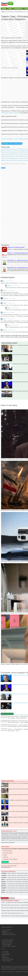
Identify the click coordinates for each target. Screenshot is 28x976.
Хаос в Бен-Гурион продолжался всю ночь (12, 913)
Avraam (3, 892)
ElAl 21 (4, 312)
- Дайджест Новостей (7, 933)
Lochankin (3, 873)
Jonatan (3, 890)
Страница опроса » (6, 867)
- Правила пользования (7, 959)
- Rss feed (3, 956)
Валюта (3, 11)
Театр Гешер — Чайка (13, 730)
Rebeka (9, 285)
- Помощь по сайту (6, 960)
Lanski (2, 879)
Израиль (4, 8)
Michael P (3, 885)
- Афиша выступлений (7, 943)
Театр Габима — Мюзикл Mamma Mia (17, 718)
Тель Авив (17, 11)
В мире (10, 8)
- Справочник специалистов (8, 934)
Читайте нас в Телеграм (12, 143)
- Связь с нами (5, 953)
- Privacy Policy (5, 957)
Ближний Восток (18, 8)
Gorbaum (3, 881)
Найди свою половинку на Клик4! (15, 247)
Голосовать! (5, 862)
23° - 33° (24, 11)
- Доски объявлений (6, 941)
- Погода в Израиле (6, 944)
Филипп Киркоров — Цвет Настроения (18, 725)
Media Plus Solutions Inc (22, 971)
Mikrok (4, 290)
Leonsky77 (4, 887)
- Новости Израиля (6, 929)
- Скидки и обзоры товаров (8, 946)
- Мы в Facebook (5, 954)
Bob (4, 280)
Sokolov (5, 329)
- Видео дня (4, 931)
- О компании (4, 951)
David (8, 307)
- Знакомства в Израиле (7, 939)
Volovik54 (5, 298)
